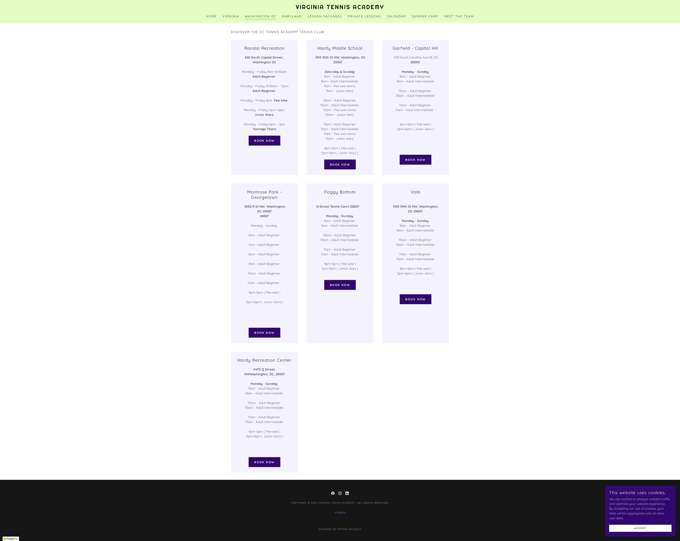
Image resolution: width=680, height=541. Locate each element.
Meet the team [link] (459, 16)
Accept (640, 528)
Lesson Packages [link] (325, 16)
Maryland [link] (292, 16)
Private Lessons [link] (364, 16)
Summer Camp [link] (425, 16)
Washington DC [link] (260, 16)
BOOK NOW (264, 140)
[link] (340, 8)
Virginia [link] (231, 16)
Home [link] (211, 16)
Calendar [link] (396, 16)
